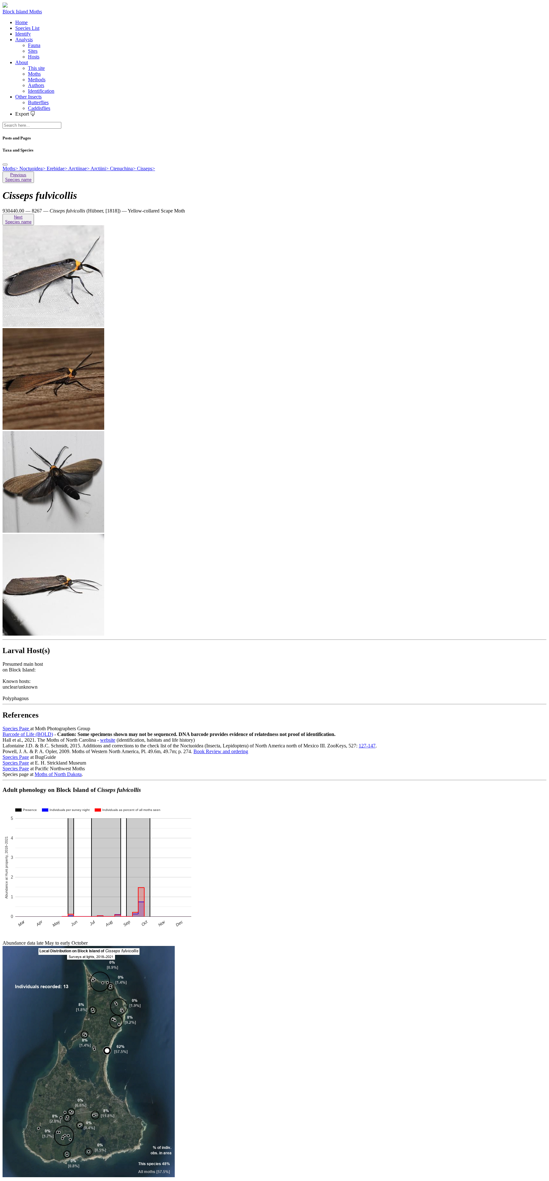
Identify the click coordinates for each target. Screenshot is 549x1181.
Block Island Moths (22, 11)
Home (21, 22)
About (21, 62)
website (107, 740)
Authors (36, 85)
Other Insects (28, 96)
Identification (41, 91)
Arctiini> (100, 168)
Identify (23, 34)
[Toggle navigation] (5, 164)
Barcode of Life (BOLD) (28, 734)
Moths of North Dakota (58, 774)
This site (36, 68)
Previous (18, 177)
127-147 (367, 745)
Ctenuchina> (123, 168)
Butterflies (38, 102)
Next (18, 219)
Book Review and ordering (220, 751)
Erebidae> (57, 168)
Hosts (33, 56)
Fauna (34, 45)
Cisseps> (146, 168)
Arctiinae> (79, 168)
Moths (34, 74)
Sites (32, 51)
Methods (36, 79)
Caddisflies (39, 108)
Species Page (16, 728)
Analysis (24, 39)
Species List (27, 28)
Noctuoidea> (33, 168)
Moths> (11, 168)
